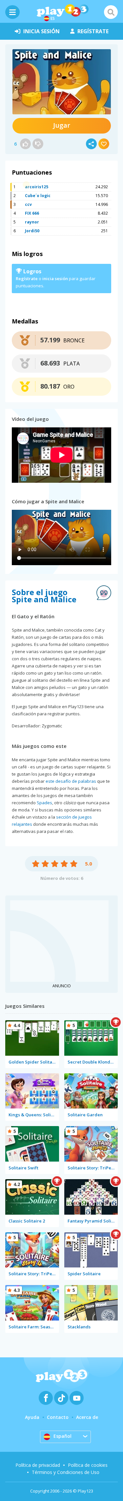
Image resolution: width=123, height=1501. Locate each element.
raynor (32, 222)
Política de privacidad (37, 1465)
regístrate (93, 31)
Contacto (58, 1417)
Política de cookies (88, 1465)
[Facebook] (46, 1398)
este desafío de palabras (71, 781)
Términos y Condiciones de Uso (65, 1472)
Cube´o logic (38, 195)
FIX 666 (32, 213)
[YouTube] (77, 1398)
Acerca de (87, 1417)
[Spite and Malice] (61, 81)
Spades (44, 803)
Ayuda (32, 1417)
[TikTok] (61, 1398)
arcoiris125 (36, 187)
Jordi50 (32, 231)
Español (62, 1436)
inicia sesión (41, 31)
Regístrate (27, 278)
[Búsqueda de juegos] (111, 12)
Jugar (61, 125)
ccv (28, 204)
